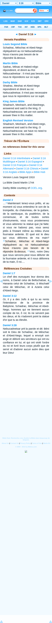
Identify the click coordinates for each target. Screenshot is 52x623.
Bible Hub (39, 172)
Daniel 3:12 (10, 295)
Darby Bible (10, 82)
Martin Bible (10, 63)
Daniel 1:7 (9, 273)
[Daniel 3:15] (3, 287)
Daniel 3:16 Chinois (27, 168)
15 (6, 203)
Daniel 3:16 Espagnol (30, 161)
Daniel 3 (8, 200)
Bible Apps (25, 172)
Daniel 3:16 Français (15, 165)
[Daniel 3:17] (48, 287)
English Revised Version (18, 120)
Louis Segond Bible (15, 44)
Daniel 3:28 (10, 325)
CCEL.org (36, 188)
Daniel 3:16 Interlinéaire (16, 158)
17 (28, 251)
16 (4, 241)
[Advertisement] (26, 379)
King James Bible (14, 101)
